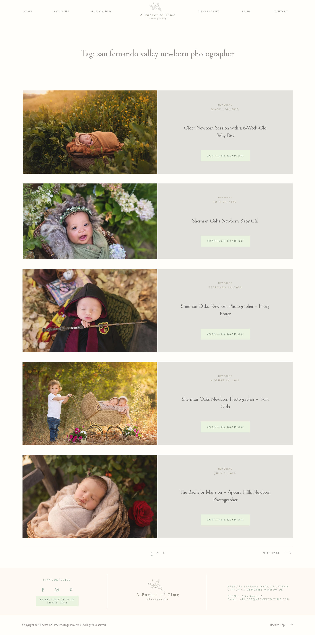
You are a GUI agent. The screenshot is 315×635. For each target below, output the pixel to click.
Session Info (101, 11)
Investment (209, 11)
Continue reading (225, 156)
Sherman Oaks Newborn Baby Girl (225, 221)
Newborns (225, 105)
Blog (246, 11)
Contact (281, 11)
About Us (61, 11)
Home (28, 11)
